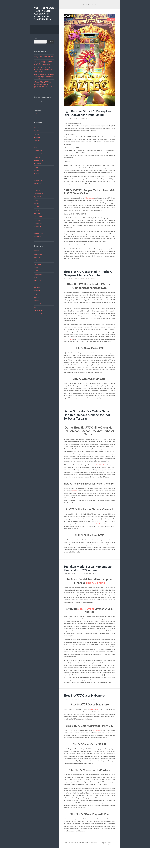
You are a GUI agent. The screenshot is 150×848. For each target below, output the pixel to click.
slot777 (36, 307)
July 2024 (36, 200)
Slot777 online (100, 465)
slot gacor (36, 294)
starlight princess (38, 310)
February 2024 (38, 216)
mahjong (36, 113)
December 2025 (38, 150)
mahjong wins (37, 261)
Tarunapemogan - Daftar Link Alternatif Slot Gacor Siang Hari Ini (45, 14)
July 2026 (36, 127)
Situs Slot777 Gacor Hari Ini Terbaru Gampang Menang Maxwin (88, 273)
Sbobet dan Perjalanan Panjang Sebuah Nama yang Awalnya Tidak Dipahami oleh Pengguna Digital (44, 76)
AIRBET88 (37, 251)
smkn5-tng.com (94, 709)
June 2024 (37, 203)
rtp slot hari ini (38, 274)
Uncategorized (38, 313)
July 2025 (36, 167)
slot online (36, 300)
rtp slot (36, 270)
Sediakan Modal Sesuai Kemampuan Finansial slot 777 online (88, 568)
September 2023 (38, 233)
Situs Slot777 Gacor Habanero (84, 695)
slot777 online (68, 339)
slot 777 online (95, 582)
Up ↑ (107, 844)
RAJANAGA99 (38, 264)
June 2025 (37, 170)
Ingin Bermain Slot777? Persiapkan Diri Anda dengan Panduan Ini (87, 112)
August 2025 (37, 164)
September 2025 (38, 160)
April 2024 (37, 210)
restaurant (37, 267)
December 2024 (38, 187)
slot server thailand (39, 303)
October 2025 (37, 157)
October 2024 (37, 190)
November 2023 (38, 226)
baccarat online (38, 254)
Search (36, 38)
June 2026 (37, 130)
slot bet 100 (37, 290)
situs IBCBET (37, 280)
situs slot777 (96, 524)
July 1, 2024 (67, 118)
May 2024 (36, 206)
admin (75, 118)
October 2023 (37, 230)
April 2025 (37, 173)
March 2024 (37, 213)
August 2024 (37, 197)
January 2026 (37, 147)
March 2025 (37, 177)
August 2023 (37, 236)
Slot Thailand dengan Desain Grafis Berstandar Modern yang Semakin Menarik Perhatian (43, 69)
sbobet (36, 277)
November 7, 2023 (69, 573)
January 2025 (37, 183)
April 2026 (37, 137)
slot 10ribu (37, 287)
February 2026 (38, 144)
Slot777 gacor (96, 730)
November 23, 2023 (70, 422)
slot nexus (36, 297)
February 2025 (38, 180)
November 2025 (38, 154)
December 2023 (38, 223)
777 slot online (89, 198)
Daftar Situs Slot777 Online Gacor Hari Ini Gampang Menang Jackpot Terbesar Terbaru (87, 414)
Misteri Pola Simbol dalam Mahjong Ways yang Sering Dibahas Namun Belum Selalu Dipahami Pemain (43, 62)
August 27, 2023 (69, 699)
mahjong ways (37, 257)
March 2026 (37, 140)
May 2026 (36, 134)
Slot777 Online (85, 608)
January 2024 (37, 220)
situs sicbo (36, 284)
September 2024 (38, 193)
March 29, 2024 (68, 279)
